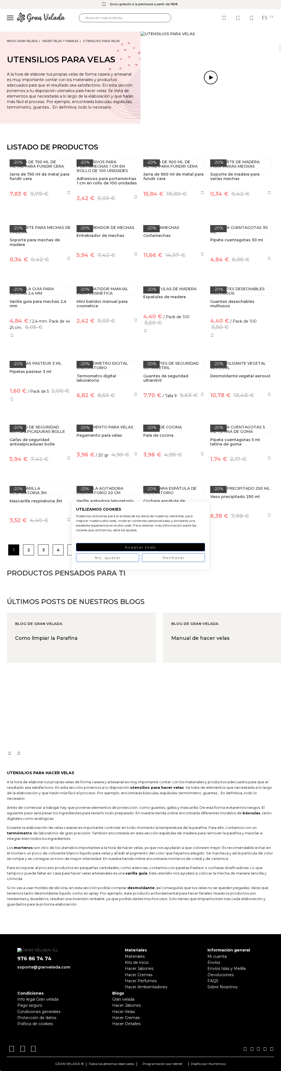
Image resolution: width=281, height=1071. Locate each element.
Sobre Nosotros (222, 986)
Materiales (135, 956)
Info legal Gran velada (37, 999)
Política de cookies (35, 1023)
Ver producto (107, 346)
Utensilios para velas (101, 41)
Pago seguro (29, 1005)
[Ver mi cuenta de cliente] (238, 18)
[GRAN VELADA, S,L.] (48, 18)
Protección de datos (36, 1017)
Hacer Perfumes (141, 980)
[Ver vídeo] (210, 78)
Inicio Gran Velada (22, 41)
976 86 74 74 (34, 959)
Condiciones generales (38, 1011)
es (265, 17)
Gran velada (123, 999)
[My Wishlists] (225, 18)
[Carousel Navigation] (144, 753)
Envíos (213, 962)
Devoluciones (220, 974)
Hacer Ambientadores (146, 986)
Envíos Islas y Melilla (226, 968)
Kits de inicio (137, 962)
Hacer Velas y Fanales (60, 41)
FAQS (212, 980)
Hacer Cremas (138, 974)
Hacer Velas (123, 1011)
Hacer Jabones (139, 968)
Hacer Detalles (126, 1023)
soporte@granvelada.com (43, 967)
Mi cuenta (217, 956)
